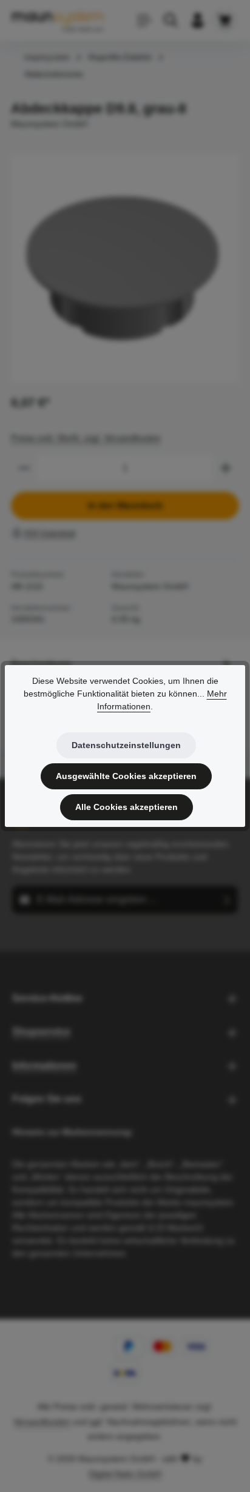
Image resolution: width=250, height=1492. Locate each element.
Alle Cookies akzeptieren (126, 807)
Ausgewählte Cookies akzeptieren (126, 776)
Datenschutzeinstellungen (126, 745)
